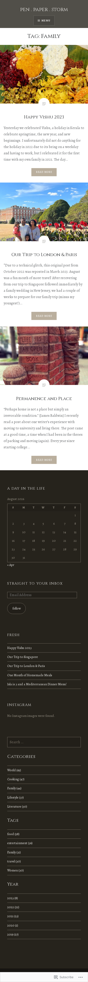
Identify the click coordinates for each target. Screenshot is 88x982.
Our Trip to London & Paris (26, 666)
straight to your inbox (35, 583)
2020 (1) (12, 925)
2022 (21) (13, 907)
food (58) (13, 834)
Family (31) (14, 852)
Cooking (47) (15, 779)
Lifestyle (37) (15, 797)
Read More (44, 172)
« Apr (10, 565)
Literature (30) (17, 806)
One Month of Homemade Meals (29, 675)
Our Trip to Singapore (22, 657)
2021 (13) (13, 916)
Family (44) (14, 788)
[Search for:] (44, 742)
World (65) (14, 770)
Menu (46, 20)
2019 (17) (13, 934)
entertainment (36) (19, 843)
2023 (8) (12, 898)
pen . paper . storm (44, 9)
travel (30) (14, 861)
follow (16, 608)
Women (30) (15, 870)
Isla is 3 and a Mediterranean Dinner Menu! (37, 684)
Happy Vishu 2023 (19, 648)
